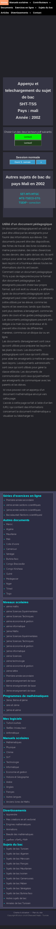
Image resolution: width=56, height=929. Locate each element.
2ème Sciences (13, 656)
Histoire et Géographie (17, 777)
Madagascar (12, 579)
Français (10, 792)
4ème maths (12, 606)
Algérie (9, 529)
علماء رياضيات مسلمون (17, 839)
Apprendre (11, 814)
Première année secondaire (20, 500)
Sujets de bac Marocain (17, 858)
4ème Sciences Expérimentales (21, 611)
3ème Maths (12, 631)
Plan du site (37, 912)
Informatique (12, 767)
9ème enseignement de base (20, 681)
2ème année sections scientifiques (23, 505)
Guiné (9, 574)
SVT (8, 757)
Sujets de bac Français (17, 863)
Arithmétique (12, 733)
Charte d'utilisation (21, 912)
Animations (11, 829)
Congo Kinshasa (14, 569)
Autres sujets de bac (16, 898)
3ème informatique (15, 651)
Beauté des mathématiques (19, 834)
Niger (9, 583)
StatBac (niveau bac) (16, 728)
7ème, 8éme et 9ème (17, 700)
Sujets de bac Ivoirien (16, 873)
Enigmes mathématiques (18, 824)
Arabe (9, 782)
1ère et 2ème (12, 705)
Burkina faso (12, 559)
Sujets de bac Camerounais (19, 878)
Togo (9, 593)
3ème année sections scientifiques (23, 510)
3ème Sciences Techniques (20, 641)
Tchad (9, 588)
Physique (10, 747)
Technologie (12, 762)
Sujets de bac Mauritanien (19, 868)
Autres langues (13, 797)
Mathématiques (13, 742)
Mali (8, 539)
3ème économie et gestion (19, 646)
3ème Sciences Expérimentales (21, 636)
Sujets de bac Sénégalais (18, 888)
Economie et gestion (16, 772)
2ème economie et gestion (19, 666)
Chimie (9, 752)
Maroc (9, 524)
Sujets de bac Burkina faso (19, 893)
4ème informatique (15, 626)
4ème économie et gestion (19, 621)
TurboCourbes (13, 723)
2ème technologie (15, 661)
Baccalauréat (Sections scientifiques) (24, 515)
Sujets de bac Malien (16, 883)
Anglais (10, 787)
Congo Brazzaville (15, 564)
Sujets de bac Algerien (17, 853)
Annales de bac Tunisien (18, 903)
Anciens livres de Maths (18, 802)
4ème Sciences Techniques (20, 616)
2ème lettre (12, 671)
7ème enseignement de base (20, 691)
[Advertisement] (28, 46)
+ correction (29, 202)
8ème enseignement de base (21, 686)
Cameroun (11, 549)
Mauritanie (11, 534)
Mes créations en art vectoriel (21, 819)
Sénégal (10, 554)
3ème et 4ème (13, 710)
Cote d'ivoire (12, 544)
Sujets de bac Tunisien (17, 849)
